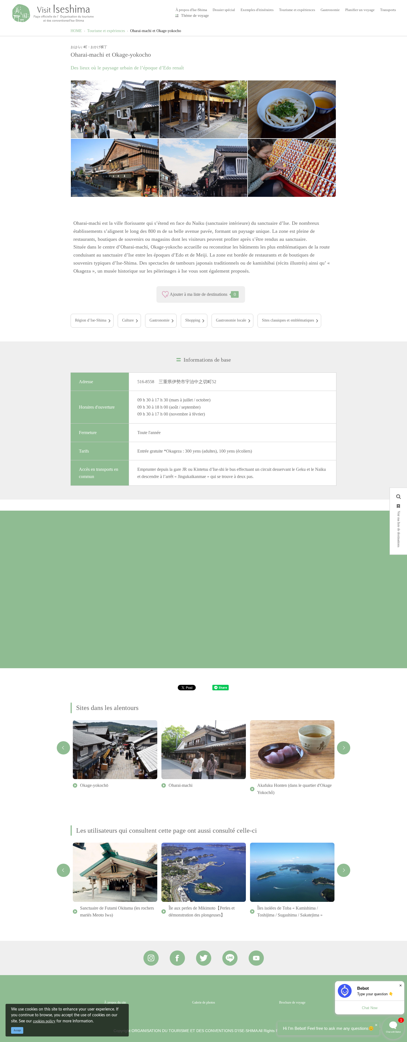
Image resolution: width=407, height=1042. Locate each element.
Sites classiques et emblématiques (288, 320)
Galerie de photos (203, 1002)
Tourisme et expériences (106, 31)
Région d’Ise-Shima (90, 320)
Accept (17, 1030)
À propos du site (115, 1002)
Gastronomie (159, 320)
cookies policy (44, 1021)
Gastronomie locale (231, 320)
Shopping (192, 320)
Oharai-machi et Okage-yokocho (155, 31)
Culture (128, 320)
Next (343, 747)
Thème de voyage (195, 16)
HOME (76, 31)
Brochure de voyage (292, 1002)
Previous (63, 747)
